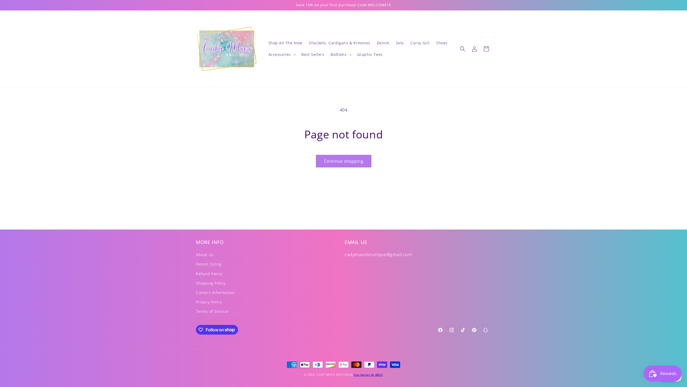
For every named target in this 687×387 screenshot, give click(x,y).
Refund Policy (209, 273)
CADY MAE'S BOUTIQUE (335, 374)
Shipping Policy (211, 283)
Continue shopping (343, 161)
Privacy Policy (209, 301)
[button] (281, 54)
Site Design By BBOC (368, 375)
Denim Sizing (208, 264)
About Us (205, 254)
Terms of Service (212, 311)
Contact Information (215, 292)
